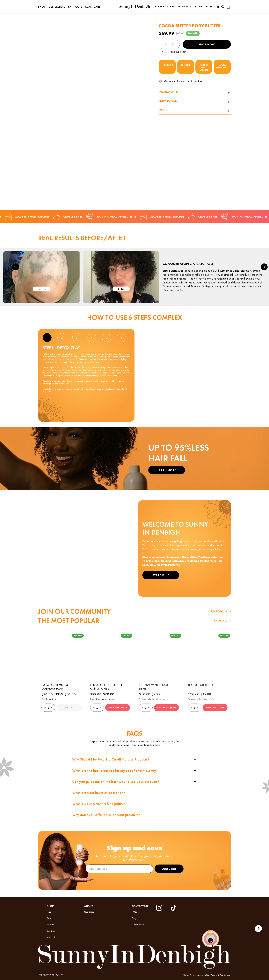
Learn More (166, 470)
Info (162, 109)
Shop (41, 7)
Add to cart (117, 707)
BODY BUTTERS (164, 6)
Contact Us (138, 925)
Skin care (75, 7)
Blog (198, 6)
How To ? (184, 6)
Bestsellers (57, 7)
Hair (49, 912)
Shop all (221, 620)
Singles (50, 925)
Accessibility (203, 975)
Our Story (89, 912)
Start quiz (161, 575)
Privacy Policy (189, 975)
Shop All (51, 937)
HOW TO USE (168, 100)
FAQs (208, 6)
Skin (49, 918)
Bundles (51, 931)
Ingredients (168, 91)
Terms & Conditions (220, 975)
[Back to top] (258, 929)
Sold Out (69, 707)
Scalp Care (92, 7)
